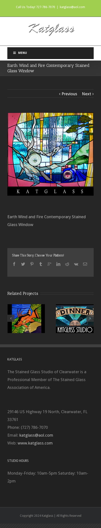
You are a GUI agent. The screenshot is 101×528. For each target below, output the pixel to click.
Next (86, 93)
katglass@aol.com (72, 7)
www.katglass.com (35, 443)
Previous (69, 93)
